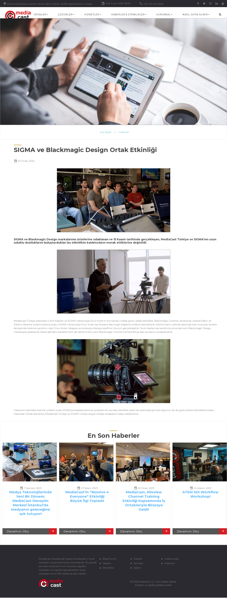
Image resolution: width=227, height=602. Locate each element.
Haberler (124, 132)
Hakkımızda (171, 558)
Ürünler (40, 14)
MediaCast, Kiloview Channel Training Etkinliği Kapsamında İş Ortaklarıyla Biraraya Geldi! (143, 501)
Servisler (138, 563)
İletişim (107, 563)
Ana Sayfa (105, 132)
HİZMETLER (91, 14)
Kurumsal (163, 14)
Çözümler (65, 14)
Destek (138, 558)
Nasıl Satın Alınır (195, 14)
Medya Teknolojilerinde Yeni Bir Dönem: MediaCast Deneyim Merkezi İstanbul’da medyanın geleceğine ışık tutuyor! (30, 503)
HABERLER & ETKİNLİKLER (128, 14)
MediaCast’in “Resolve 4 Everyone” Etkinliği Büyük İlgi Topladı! (87, 496)
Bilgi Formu (109, 558)
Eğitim (137, 567)
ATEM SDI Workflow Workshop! (200, 494)
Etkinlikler (108, 567)
